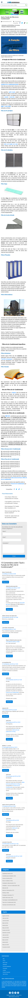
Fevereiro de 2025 (6, 947)
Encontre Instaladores (7, 966)
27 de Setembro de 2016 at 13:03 (10, 664)
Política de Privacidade (11, 995)
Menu (4, 2)
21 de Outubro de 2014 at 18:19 (9, 747)
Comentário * (6, 543)
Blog (3, 958)
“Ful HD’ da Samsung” (6, 359)
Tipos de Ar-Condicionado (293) (9, 902)
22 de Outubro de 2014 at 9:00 (13, 776)
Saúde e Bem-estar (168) (7, 897)
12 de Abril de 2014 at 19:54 (9, 806)
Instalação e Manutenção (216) (9, 883)
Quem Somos (5, 974)
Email (4, 537)
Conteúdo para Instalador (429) (9, 875)
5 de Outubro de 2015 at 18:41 (13, 722)
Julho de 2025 (5, 935)
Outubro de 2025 (6, 930)
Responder (5, 582)
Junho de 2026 (5, 920)
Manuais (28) (5, 888)
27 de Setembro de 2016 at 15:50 (14, 679)
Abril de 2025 (5, 942)
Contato (4, 970)
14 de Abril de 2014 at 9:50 (12, 820)
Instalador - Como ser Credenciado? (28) (10, 885)
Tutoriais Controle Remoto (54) (8, 904)
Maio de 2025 (5, 939)
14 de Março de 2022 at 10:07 (13, 588)
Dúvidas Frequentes (6, 972)
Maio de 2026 (5, 923)
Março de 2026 (5, 927)
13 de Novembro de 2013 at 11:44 (10, 843)
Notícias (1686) (5, 892)
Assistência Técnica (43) (7, 873)
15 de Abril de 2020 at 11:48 (9, 629)
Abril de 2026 (5, 925)
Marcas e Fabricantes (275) (8, 890)
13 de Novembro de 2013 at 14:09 (14, 856)
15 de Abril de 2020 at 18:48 (12, 641)
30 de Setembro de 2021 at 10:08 (10, 617)
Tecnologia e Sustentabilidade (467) (9, 900)
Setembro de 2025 (6, 932)
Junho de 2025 (5, 937)
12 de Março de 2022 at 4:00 (9, 573)
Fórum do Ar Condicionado (12, 692)
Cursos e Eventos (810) (7, 878)
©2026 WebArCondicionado (14, 996)
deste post (14, 828)
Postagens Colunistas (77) (8, 895)
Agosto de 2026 (5, 915)
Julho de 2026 (5, 918)
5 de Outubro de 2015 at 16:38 (9, 709)
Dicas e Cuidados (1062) (7, 880)
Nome (4, 531)
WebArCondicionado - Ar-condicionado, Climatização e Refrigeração (13, 2)
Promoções (5, 968)
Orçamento (5, 964)
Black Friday (5, 962)
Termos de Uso (18, 995)
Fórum (4, 960)
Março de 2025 (5, 944)
